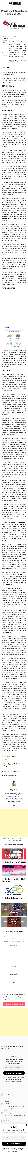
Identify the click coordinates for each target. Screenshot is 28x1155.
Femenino (21, 838)
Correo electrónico (14, 974)
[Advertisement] (14, 823)
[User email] (14, 806)
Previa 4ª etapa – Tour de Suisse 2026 (14, 1123)
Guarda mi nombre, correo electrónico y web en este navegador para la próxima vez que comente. (14, 997)
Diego (13, 840)
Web (14, 982)
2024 (8, 840)
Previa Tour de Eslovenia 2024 (13, 898)
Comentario (14, 945)
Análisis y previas (10, 838)
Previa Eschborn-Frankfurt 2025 (14, 862)
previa (18, 840)
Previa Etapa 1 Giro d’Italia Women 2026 (14, 880)
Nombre (14, 966)
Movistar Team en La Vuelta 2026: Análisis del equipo (15, 1097)
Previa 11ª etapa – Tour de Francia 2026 (14, 1115)
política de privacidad (9, 1150)
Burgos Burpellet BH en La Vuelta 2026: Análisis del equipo (14, 1107)
